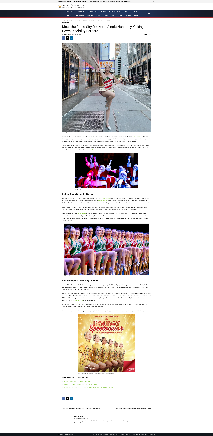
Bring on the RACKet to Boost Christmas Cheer (77, 381)
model (119, 296)
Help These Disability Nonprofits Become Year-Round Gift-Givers (133, 408)
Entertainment (70, 20)
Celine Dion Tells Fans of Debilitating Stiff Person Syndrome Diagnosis (81, 408)
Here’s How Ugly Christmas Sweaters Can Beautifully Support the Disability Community (89, 387)
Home (63, 20)
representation (81, 213)
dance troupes (137, 137)
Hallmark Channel (78, 300)
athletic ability (106, 198)
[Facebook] (152, 1)
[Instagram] (154, 1)
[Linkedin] (71, 38)
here (148, 311)
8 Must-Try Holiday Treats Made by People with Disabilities (81, 384)
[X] (67, 38)
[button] (149, 14)
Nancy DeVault (67, 34)
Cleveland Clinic (90, 150)
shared (64, 216)
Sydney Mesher (90, 139)
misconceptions (103, 200)
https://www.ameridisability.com (81, 418)
